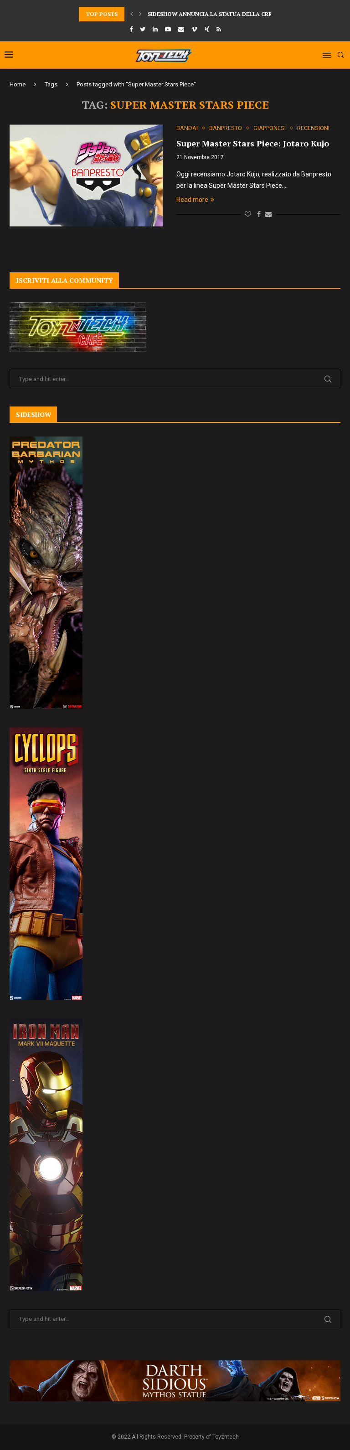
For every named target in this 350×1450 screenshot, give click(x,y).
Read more (192, 199)
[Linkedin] (155, 29)
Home (18, 84)
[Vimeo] (194, 29)
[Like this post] (248, 214)
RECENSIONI (313, 128)
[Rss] (218, 29)
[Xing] (207, 29)
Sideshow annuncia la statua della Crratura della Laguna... (244, 10)
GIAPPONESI (269, 128)
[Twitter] (142, 29)
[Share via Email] (268, 214)
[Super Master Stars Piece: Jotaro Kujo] (86, 175)
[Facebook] (131, 29)
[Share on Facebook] (259, 214)
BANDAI (187, 128)
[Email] (181, 29)
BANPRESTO (225, 128)
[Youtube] (168, 29)
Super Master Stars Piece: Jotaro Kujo (252, 143)
